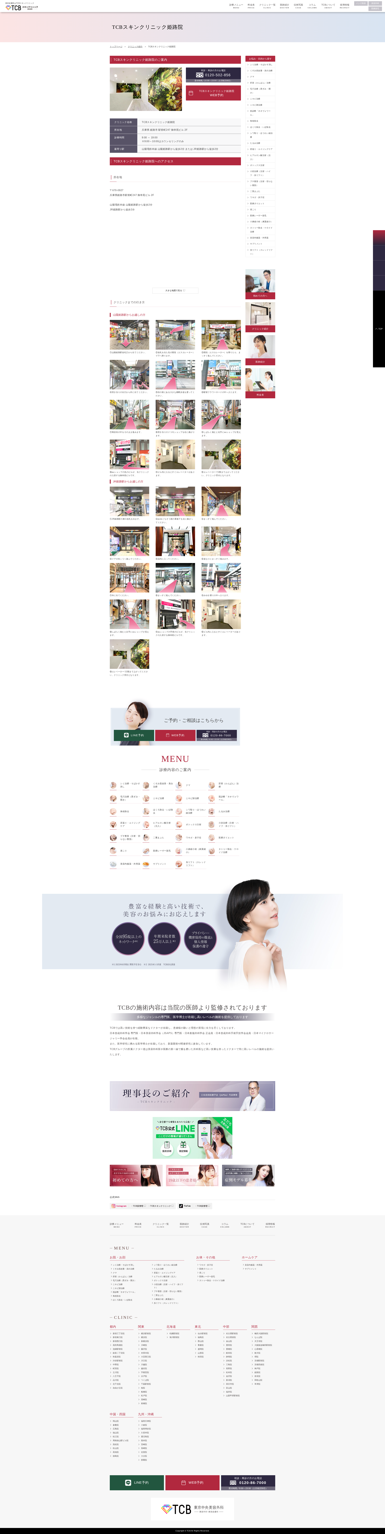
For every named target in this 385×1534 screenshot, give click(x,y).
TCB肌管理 (138, 1206)
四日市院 (230, 1384)
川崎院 (144, 1345)
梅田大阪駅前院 (261, 1333)
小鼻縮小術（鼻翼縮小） (196, 850)
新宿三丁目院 (119, 1333)
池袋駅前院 (118, 1349)
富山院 (229, 1388)
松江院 (116, 1436)
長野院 (229, 1368)
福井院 (229, 1392)
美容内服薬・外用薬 (130, 864)
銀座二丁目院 (119, 1353)
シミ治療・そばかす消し (130, 785)
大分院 (144, 1456)
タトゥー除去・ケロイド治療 (229, 850)
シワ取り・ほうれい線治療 (196, 811)
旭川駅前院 (174, 1337)
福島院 (201, 1337)
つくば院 (145, 1380)
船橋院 (144, 1392)
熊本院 (144, 1440)
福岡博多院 (146, 1429)
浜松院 (229, 1360)
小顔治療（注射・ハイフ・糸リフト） (229, 824)
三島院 (229, 1364)
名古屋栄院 (231, 1337)
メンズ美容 (361, 3)
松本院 (229, 1372)
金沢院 (229, 1376)
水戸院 (144, 1376)
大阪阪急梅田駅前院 (263, 1345)
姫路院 (257, 1372)
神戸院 (257, 1368)
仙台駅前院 (203, 1333)
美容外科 (375, 3)
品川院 (116, 1380)
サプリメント (159, 864)
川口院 (144, 1360)
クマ (188, 785)
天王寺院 (258, 1341)
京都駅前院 (259, 1360)
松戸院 (144, 1395)
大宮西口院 (146, 1357)
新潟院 (229, 1380)
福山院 (116, 1433)
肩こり (123, 851)
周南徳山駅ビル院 (120, 1440)
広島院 (116, 1429)
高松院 (116, 1444)
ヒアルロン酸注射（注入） (162, 824)
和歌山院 (258, 1380)
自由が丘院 (118, 1388)
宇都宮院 (145, 1372)
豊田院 (229, 1345)
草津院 (257, 1384)
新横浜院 (145, 1341)
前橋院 (144, 1403)
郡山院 (201, 1341)
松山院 (116, 1448)
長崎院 (144, 1448)
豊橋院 (229, 1349)
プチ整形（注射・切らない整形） (130, 837)
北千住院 (117, 1384)
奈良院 (257, 1376)
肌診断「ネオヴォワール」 (229, 798)
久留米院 (145, 1433)
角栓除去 (124, 811)
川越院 (144, 1364)
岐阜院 (229, 1353)
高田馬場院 (118, 1345)
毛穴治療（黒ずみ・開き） (130, 798)
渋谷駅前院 (118, 1360)
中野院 (116, 1364)
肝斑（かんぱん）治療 (229, 785)
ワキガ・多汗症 (193, 837)
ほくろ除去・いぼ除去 (163, 811)
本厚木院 (145, 1353)
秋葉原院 (117, 1357)
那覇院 (144, 1460)
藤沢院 (144, 1349)
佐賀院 (144, 1452)
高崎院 (144, 1399)
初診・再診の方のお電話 (213, 75)
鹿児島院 (145, 1436)
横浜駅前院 (146, 1333)
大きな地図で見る (173, 290)
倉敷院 (116, 1425)
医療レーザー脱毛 (162, 851)
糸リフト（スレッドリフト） (196, 864)
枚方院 (257, 1353)
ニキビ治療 (158, 798)
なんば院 (258, 1337)
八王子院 (117, 1376)
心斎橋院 (258, 1349)
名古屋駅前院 (232, 1333)
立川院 (116, 1372)
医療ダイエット (226, 837)
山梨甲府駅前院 (233, 1395)
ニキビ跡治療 (192, 798)
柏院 (143, 1388)
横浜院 (144, 1337)
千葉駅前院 (146, 1384)
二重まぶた (158, 837)
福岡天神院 (146, 1421)
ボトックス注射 (193, 824)
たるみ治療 (224, 811)
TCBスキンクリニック (160, 1206)
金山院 (229, 1341)
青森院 (201, 1345)
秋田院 (201, 1357)
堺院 (256, 1357)
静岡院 (229, 1357)
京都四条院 (259, 1364)
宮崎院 (144, 1444)
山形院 (201, 1353)
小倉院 (144, 1425)
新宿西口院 (118, 1341)
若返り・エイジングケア (130, 824)
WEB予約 (178, 735)
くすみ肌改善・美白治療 (163, 785)
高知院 (116, 1452)
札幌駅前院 (174, 1333)
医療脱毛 (375, 8)
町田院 (116, 1368)
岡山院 (116, 1421)
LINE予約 (137, 735)
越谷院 (144, 1368)
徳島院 (116, 1456)
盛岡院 (201, 1349)
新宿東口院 (118, 1337)
